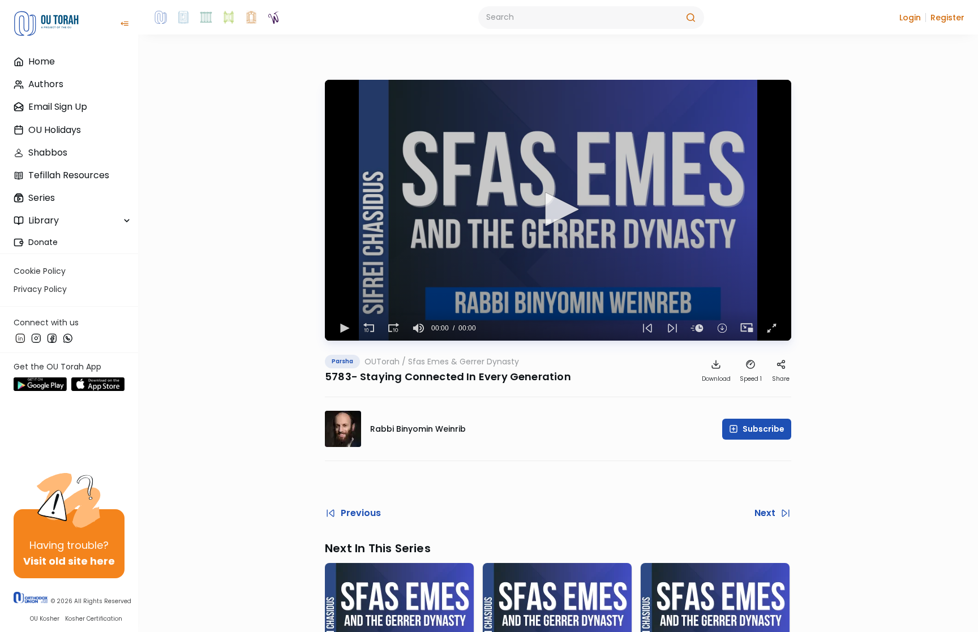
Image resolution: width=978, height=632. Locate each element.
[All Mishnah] (183, 17)
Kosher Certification (93, 618)
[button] (910, 17)
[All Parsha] (229, 17)
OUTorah (382, 362)
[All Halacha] (206, 17)
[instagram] (36, 338)
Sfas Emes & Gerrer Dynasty (463, 361)
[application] (558, 210)
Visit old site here (69, 561)
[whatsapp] (68, 338)
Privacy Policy (40, 289)
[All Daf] (251, 17)
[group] (418, 328)
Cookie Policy (40, 271)
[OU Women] (274, 17)
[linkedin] (20, 338)
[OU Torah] (161, 17)
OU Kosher (44, 618)
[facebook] (52, 338)
